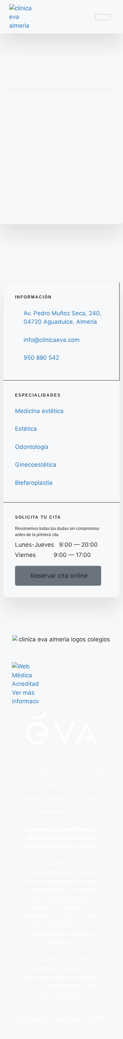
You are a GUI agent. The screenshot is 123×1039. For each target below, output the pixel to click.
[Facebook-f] (40, 617)
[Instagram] (82, 617)
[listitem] (61, 842)
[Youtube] (61, 617)
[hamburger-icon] (102, 17)
